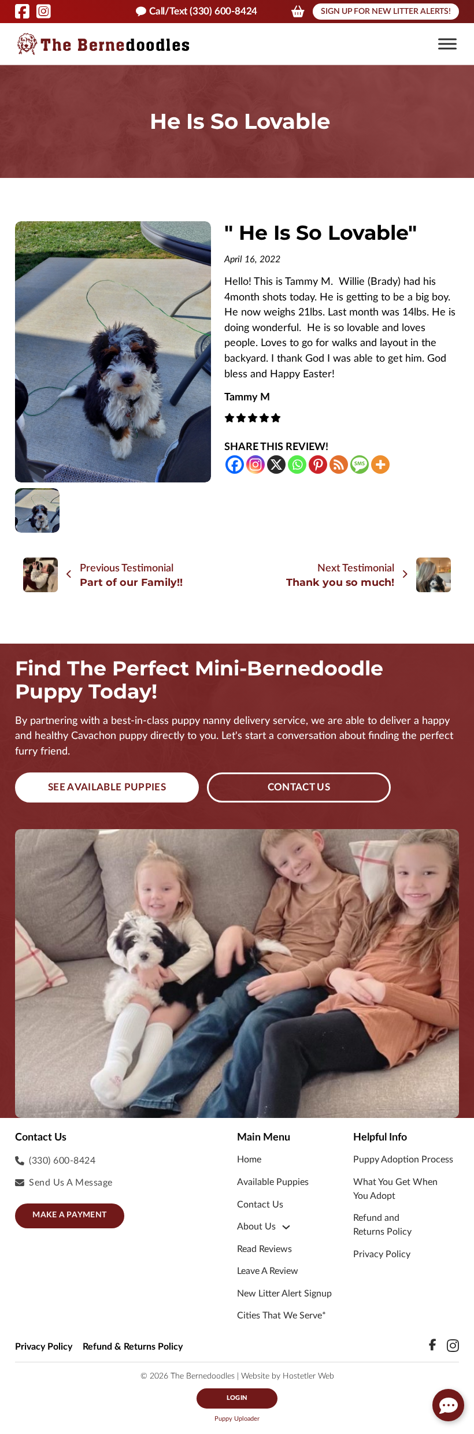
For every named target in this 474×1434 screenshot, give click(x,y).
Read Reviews (264, 1249)
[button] (447, 44)
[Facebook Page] (22, 11)
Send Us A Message (71, 1182)
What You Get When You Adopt (395, 1189)
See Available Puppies (107, 787)
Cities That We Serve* (281, 1315)
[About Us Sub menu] (286, 1227)
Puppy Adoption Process (403, 1159)
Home (249, 1159)
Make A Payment (69, 1215)
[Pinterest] (318, 464)
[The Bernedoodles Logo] (103, 44)
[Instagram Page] (43, 11)
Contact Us (299, 787)
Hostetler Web (308, 1376)
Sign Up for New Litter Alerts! (386, 12)
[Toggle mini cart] (298, 11)
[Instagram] (255, 464)
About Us (256, 1226)
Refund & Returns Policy (133, 1346)
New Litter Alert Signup (284, 1293)
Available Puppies (273, 1182)
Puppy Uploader (237, 1419)
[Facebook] (234, 464)
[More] (380, 464)
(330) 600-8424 (62, 1160)
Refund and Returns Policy (382, 1224)
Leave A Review (267, 1271)
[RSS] (338, 464)
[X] (276, 464)
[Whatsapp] (297, 464)
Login (237, 1398)
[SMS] (359, 464)
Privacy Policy (381, 1254)
